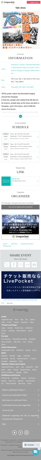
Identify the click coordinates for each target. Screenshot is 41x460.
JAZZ (3, 322)
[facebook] (20, 432)
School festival (11, 383)
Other (32, 322)
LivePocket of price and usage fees (16, 405)
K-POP (9, 322)
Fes (26, 319)
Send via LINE (27, 264)
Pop (21, 319)
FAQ (3, 424)
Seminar (20, 381)
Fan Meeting (5, 339)
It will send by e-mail (34, 264)
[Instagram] (26, 432)
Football (12, 356)
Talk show (14, 244)
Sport (3, 353)
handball (4, 361)
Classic (16, 322)
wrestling (4, 358)
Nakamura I (15, 65)
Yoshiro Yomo (34, 67)
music (3, 316)
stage (3, 328)
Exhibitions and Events (10, 375)
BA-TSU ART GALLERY (25, 87)
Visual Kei (24, 322)
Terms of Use (7, 410)
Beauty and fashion (27, 244)
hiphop (32, 319)
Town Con (12, 381)
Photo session (6, 342)
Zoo (22, 367)
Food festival (30, 381)
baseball (4, 356)
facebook (13, 264)
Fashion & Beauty (7, 372)
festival (23, 378)
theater (10, 328)
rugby (19, 356)
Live (24, 342)
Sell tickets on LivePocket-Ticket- (14, 400)
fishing (15, 370)
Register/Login (34, 2)
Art (2, 383)
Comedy (11, 331)
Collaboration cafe (7, 350)
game (9, 370)
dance (30, 331)
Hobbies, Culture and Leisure (13, 364)
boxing (12, 358)
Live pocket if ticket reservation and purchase (7, 2)
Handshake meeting (20, 339)
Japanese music (7, 319)
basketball (13, 361)
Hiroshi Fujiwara (23, 67)
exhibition (32, 339)
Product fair (5, 378)
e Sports (33, 358)
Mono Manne (21, 331)
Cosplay (18, 372)
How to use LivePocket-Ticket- (14, 395)
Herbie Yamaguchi (17, 70)
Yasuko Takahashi (26, 65)
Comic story (19, 328)
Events (5, 244)
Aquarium (29, 367)
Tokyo (13, 87)
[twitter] (14, 432)
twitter (6, 264)
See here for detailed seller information (21, 207)
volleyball (26, 356)
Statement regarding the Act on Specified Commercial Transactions (20, 417)
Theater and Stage (9, 325)
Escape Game (25, 370)
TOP (2, 303)
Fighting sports (22, 358)
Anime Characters (8, 347)
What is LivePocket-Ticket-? (13, 390)
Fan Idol (4, 336)
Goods (30, 342)
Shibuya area (7, 246)
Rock (16, 319)
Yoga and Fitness (7, 367)
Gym (17, 367)
